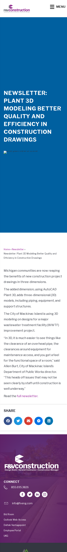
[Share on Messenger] (38, 421)
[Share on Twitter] (18, 421)
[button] (22, 494)
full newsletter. (27, 396)
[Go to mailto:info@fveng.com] (33, 504)
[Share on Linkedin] (49, 421)
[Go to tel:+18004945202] (33, 488)
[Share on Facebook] (8, 421)
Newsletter (18, 249)
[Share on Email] (28, 421)
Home (7, 249)
